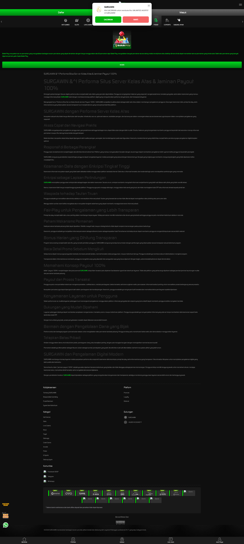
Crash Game (47, 443)
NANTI (135, 19)
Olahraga (46, 438)
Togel (45, 434)
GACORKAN (108, 19)
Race (45, 430)
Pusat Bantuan (48, 401)
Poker (156, 25)
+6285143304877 (135, 422)
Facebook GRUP (53, 472)
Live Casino (88, 25)
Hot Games (65, 25)
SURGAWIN (64, 97)
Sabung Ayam (179, 25)
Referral (126, 401)
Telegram (51, 476)
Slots (77, 25)
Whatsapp (51, 481)
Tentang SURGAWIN (49, 393)
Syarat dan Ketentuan (50, 405)
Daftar (61, 12)
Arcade (45, 447)
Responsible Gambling (50, 397)
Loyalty (126, 397)
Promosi (126, 393)
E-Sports (167, 25)
